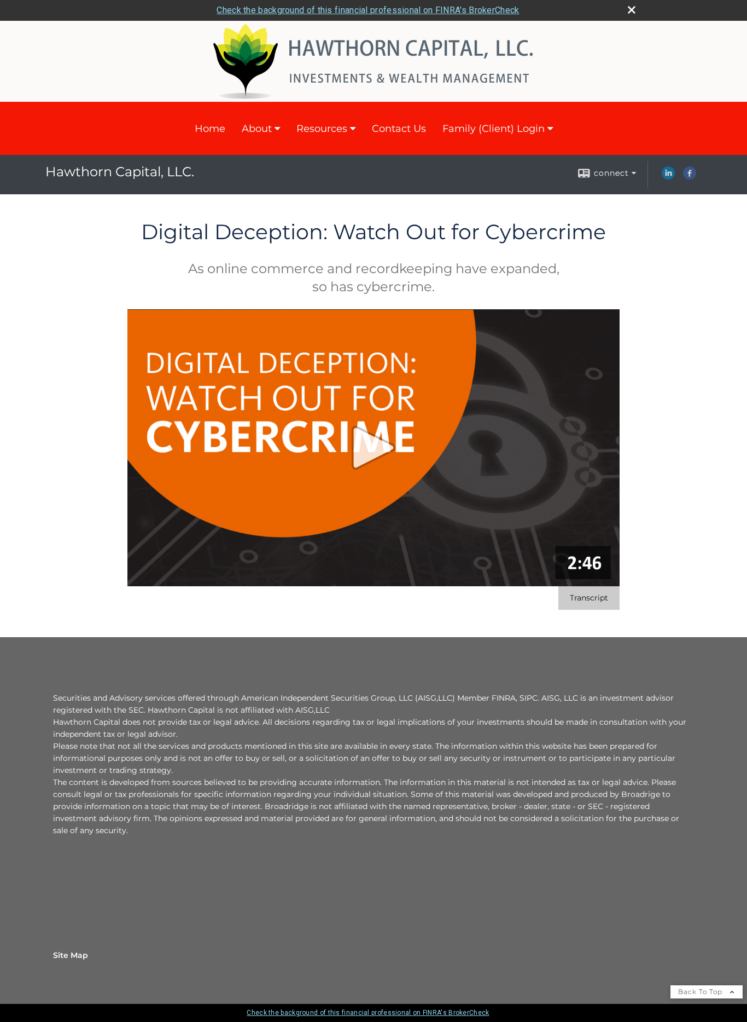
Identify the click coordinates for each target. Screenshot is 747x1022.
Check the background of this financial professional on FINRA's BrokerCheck (368, 10)
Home (210, 129)
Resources (321, 129)
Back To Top (701, 992)
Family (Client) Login (493, 129)
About (257, 129)
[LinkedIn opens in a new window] (668, 177)
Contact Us (399, 129)
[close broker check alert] (631, 9)
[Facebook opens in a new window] (689, 177)
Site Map (70, 955)
